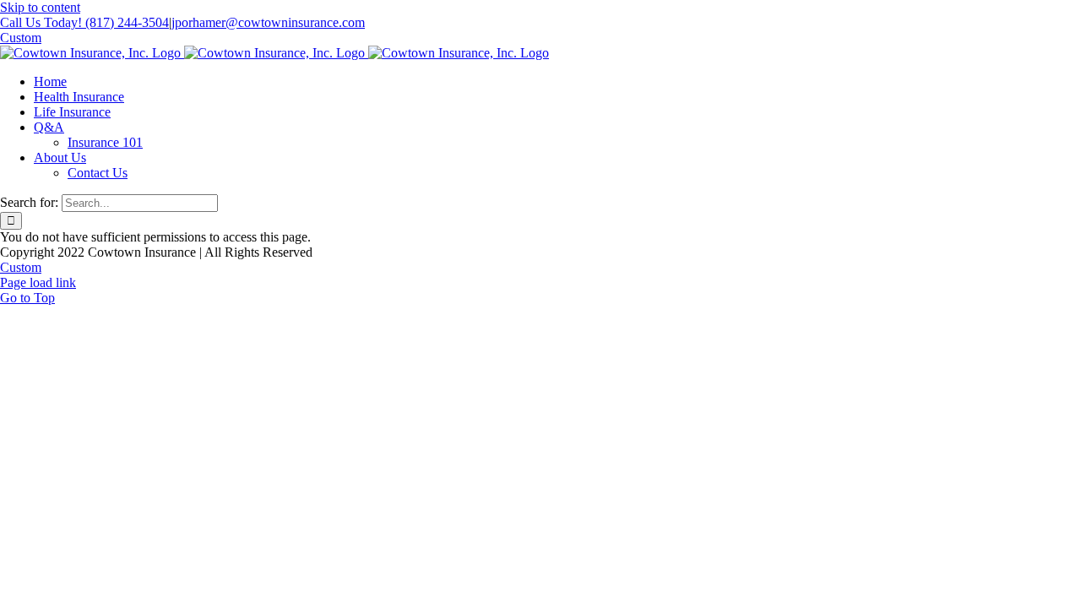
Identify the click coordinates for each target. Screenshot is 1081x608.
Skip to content (40, 7)
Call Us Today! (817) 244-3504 (84, 22)
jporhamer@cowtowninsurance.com (268, 22)
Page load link (38, 282)
